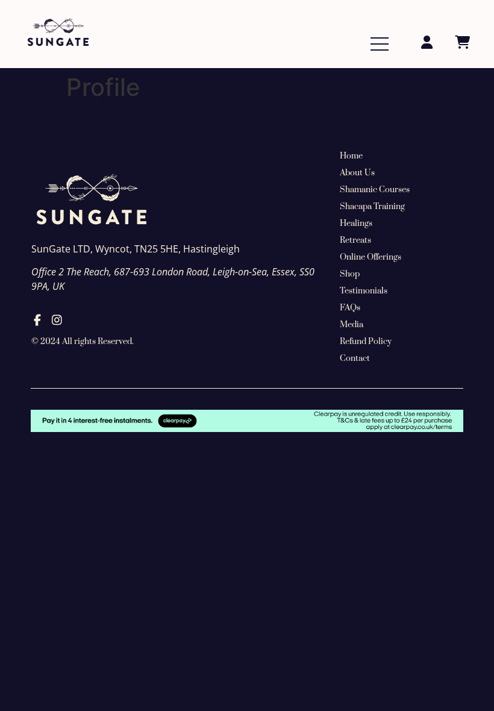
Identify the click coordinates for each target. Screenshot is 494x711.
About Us (357, 173)
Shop (350, 274)
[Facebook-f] (37, 320)
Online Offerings (370, 257)
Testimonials (363, 291)
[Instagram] (57, 320)
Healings (356, 223)
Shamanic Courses (375, 189)
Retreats (355, 240)
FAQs (350, 307)
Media (351, 324)
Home (351, 156)
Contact (355, 358)
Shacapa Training (372, 206)
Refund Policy (366, 341)
